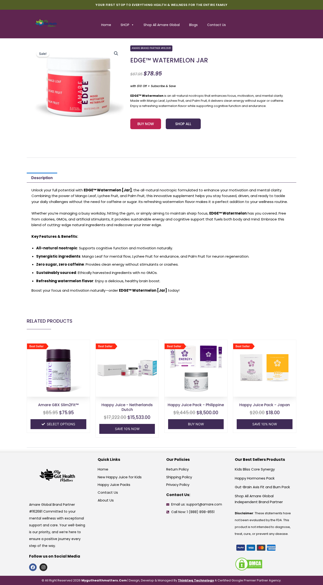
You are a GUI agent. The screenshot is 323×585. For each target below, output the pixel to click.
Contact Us (216, 24)
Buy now (196, 424)
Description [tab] (42, 177)
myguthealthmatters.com (104, 580)
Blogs (193, 24)
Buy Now (145, 123)
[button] (116, 53)
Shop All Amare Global (162, 24)
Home (106, 24)
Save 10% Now (127, 429)
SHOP (125, 24)
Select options (61, 424)
